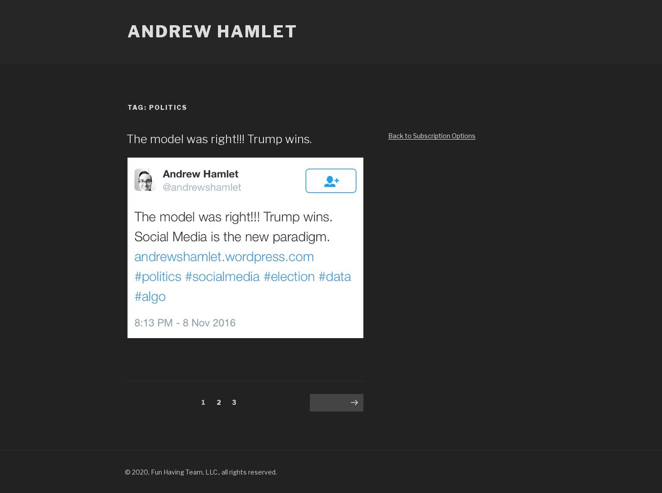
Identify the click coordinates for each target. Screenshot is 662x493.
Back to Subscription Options (432, 136)
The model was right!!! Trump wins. (219, 139)
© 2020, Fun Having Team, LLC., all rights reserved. (201, 472)
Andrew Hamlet (212, 31)
